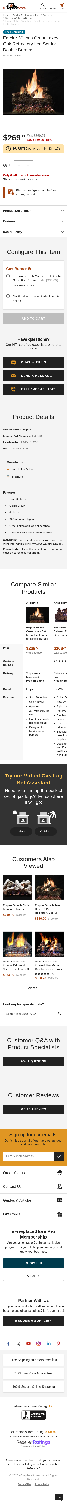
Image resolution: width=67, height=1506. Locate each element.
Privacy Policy (42, 1484)
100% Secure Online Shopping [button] (33, 1386)
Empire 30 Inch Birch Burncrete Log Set (16, 907)
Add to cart (34, 318)
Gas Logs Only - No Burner (18, 18)
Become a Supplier (33, 1320)
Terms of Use (24, 1484)
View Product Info (23, 285)
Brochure (17, 476)
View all (33, 988)
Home (6, 15)
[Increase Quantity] (28, 165)
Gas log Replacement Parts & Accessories (34, 15)
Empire (26, 429)
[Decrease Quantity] (18, 165)
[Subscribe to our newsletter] (59, 1156)
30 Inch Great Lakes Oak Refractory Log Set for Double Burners (37, 633)
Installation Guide (22, 469)
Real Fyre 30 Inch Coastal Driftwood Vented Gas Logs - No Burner (17, 965)
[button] (33, 375)
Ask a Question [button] (33, 1061)
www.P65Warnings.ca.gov (47, 543)
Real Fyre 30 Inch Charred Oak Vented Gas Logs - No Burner (48, 965)
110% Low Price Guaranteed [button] (33, 1373)
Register (33, 1263)
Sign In (33, 1276)
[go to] (17, 887)
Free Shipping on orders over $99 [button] (33, 1360)
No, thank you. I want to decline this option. (36, 299)
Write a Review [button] (12, 55)
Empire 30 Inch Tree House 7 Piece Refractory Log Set (47, 909)
